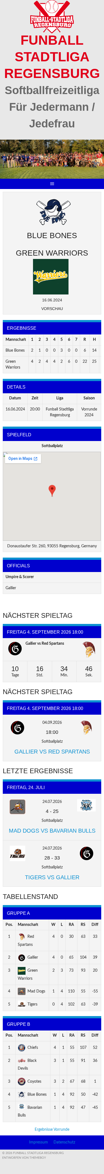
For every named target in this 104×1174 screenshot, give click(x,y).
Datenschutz (64, 1142)
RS (83, 925)
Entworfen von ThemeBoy (24, 1157)
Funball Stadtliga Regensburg (52, 57)
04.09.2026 (52, 723)
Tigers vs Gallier (52, 877)
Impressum (38, 1142)
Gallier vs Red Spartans (45, 644)
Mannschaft (28, 925)
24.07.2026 (52, 802)
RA (71, 925)
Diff (95, 925)
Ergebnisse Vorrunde (52, 1130)
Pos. (9, 925)
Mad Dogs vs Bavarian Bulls (52, 831)
